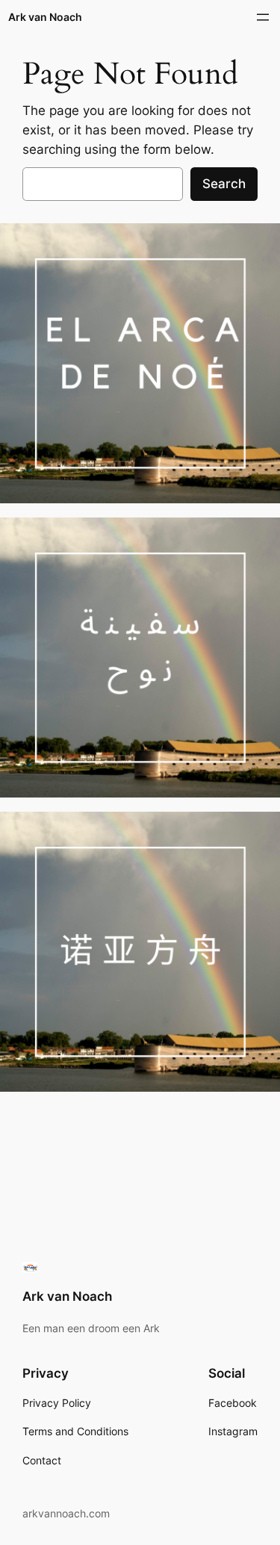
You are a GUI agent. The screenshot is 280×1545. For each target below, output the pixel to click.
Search (224, 183)
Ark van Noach (45, 16)
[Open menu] (263, 17)
